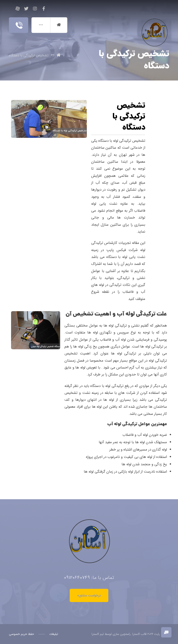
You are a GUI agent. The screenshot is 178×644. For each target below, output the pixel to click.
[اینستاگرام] (35, 8)
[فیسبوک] (43, 8)
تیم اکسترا (98, 634)
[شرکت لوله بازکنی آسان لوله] (153, 23)
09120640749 (77, 577)
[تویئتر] (26, 8)
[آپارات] (17, 8)
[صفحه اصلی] (59, 55)
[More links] (40, 25)
